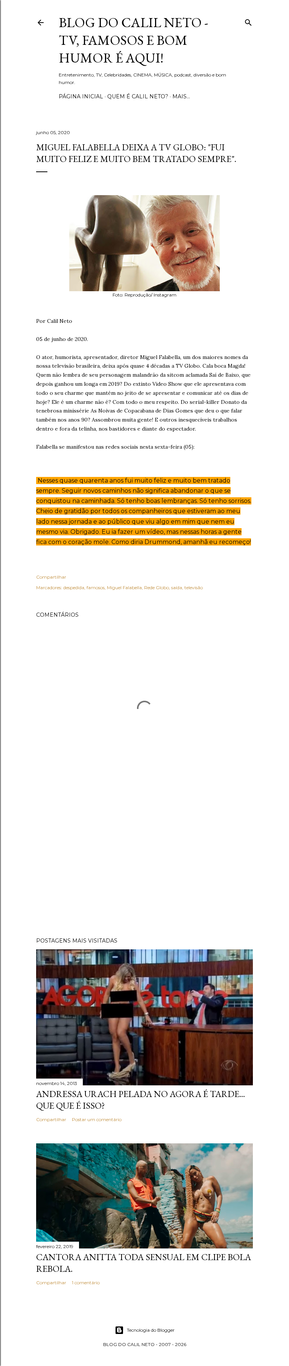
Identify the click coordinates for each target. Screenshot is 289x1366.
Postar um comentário (97, 1119)
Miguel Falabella (124, 587)
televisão (193, 587)
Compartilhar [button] (51, 577)
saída (176, 587)
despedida (73, 587)
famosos (96, 587)
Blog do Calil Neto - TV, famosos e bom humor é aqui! (133, 40)
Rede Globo (156, 587)
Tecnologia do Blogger (151, 1330)
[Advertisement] (144, 865)
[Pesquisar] (248, 21)
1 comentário (86, 1282)
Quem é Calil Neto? (137, 96)
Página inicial (81, 96)
